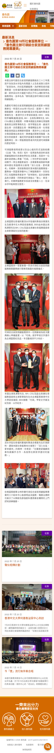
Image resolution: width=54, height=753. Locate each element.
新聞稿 (34, 25)
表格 (44, 25)
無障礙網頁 (27, 749)
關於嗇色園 (35, 3)
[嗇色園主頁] (7, 5)
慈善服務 (7, 25)
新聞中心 (34, 14)
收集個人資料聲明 (14, 744)
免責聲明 (29, 744)
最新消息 (23, 25)
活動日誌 (34, 19)
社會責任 (34, 8)
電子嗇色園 (42, 744)
